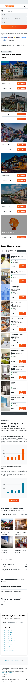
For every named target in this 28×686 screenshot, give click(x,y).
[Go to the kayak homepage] (9, 6)
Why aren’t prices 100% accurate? (10, 682)
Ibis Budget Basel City (17, 256)
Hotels (12, 660)
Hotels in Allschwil (8, 630)
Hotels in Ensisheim (8, 644)
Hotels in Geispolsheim (9, 648)
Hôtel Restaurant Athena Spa (17, 351)
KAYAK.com (7, 660)
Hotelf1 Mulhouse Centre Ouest (17, 398)
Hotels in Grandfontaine (9, 650)
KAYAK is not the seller (7, 676)
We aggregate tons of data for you (10, 679)
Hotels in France (6, 661)
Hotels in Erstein (7, 646)
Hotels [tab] (21, 622)
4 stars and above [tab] (6, 514)
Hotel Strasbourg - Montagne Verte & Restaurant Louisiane (16, 287)
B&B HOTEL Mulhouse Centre (17, 319)
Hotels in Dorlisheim (8, 642)
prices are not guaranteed (7, 672)
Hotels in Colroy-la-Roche (9, 640)
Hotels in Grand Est (14, 661)
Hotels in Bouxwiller (8, 638)
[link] (14, 500)
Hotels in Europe (18, 660)
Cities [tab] (4, 622)
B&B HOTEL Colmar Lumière (18, 271)
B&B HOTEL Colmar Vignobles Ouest (16, 303)
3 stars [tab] (14, 514)
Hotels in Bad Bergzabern (9, 634)
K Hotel (13, 382)
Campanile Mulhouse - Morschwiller (17, 335)
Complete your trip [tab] (13, 622)
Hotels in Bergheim (8, 636)
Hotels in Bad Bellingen (9, 632)
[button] (2, 6)
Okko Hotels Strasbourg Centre (17, 367)
